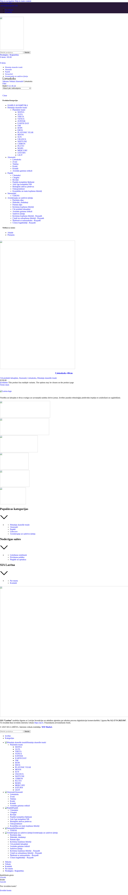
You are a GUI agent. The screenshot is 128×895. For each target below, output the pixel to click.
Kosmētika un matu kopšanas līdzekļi (27, 191)
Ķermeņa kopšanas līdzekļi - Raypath (27, 216)
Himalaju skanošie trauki (17, 107)
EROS (20, 130)
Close (4, 95)
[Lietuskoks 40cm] (37, 368)
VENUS (21, 119)
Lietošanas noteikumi (18, 555)
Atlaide (10, 233)
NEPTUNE (22, 141)
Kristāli (15, 168)
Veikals (12, 81)
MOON (21, 135)
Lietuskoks (16, 159)
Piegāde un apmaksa (18, 559)
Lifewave (14, 531)
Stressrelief (12, 193)
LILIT (20, 155)
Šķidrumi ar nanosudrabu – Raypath (24, 855)
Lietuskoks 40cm (64, 373)
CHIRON (21, 144)
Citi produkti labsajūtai (21, 209)
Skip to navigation (7, 1)
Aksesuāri (19, 81)
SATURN (22, 153)
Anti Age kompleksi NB (22, 184)
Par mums (14, 581)
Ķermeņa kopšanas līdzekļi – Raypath (25, 851)
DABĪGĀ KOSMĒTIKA (18, 105)
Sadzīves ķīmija (18, 214)
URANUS (22, 139)
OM (19, 126)
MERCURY (23, 150)
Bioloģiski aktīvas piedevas (23, 187)
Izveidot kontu (5, 890)
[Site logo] (12, 49)
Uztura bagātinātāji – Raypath (22, 857)
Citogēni (15, 177)
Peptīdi (10, 173)
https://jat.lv (38, 723)
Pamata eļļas (17, 205)
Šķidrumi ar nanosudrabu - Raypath (26, 220)
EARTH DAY (23, 123)
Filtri (4, 84)
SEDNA (21, 112)
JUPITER (21, 121)
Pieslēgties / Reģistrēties (14, 871)
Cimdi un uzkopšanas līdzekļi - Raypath (28, 218)
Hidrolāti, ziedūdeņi (20, 202)
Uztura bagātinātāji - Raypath (24, 223)
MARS (20, 148)
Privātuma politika (17, 557)
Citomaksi (16, 175)
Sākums (5, 81)
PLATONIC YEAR (25, 132)
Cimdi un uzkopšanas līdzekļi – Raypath (26, 853)
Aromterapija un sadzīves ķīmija (20, 198)
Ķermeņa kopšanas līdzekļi (23, 207)
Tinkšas (15, 164)
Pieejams (11, 235)
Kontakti (13, 583)
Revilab (15, 180)
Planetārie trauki (18, 110)
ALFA (20, 114)
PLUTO (21, 146)
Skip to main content (23, 1)
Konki (15, 166)
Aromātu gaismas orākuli (22, 171)
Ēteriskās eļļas (18, 200)
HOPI (20, 128)
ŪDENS (15, 196)
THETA (21, 117)
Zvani (14, 162)
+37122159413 (6, 3)
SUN (20, 137)
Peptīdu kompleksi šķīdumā (23, 182)
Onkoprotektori (18, 189)
